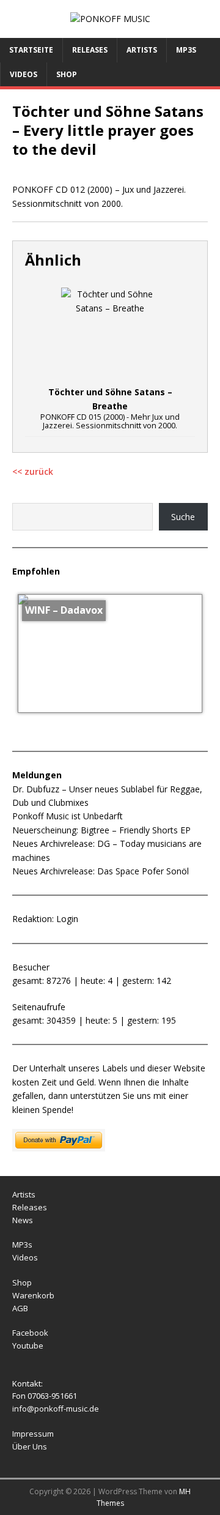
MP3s (186, 50)
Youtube (27, 1345)
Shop (66, 74)
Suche (183, 517)
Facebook (30, 1332)
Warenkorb (33, 1295)
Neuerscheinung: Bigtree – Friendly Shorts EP (101, 830)
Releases (90, 50)
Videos (23, 74)
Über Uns (29, 1446)
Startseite (31, 50)
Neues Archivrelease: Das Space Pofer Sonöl (100, 871)
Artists (142, 50)
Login (67, 919)
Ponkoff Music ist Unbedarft (67, 816)
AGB (20, 1308)
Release (27, 1207)
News (22, 1220)
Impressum (33, 1433)
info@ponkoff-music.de (55, 1408)
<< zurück (32, 471)
